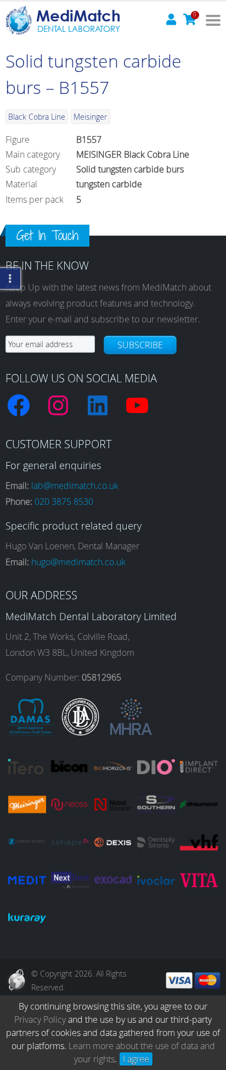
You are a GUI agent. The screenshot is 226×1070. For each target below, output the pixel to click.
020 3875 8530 (64, 501)
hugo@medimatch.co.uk (78, 562)
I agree (136, 1059)
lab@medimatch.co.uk (74, 486)
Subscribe (140, 345)
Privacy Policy (40, 1019)
